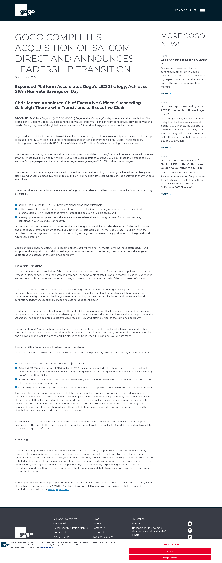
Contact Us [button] (183, 10)
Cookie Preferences (170, 544)
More (164, 93)
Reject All (169, 551)
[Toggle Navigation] (202, 10)
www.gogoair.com (58, 489)
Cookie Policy (46, 547)
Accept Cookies (170, 558)
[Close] (218, 550)
